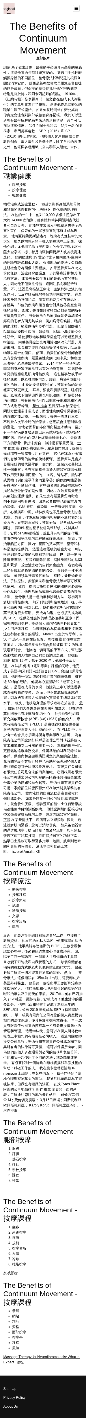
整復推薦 (55, 639)
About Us (10, 1406)
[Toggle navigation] (76, 8)
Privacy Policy (14, 1397)
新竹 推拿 (39, 406)
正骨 (6, 820)
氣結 (21, 507)
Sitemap (9, 1389)
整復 (20, 1362)
